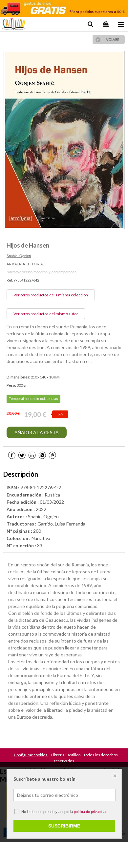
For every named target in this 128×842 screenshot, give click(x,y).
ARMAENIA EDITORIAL (26, 264)
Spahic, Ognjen (19, 256)
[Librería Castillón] (14, 25)
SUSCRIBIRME (64, 825)
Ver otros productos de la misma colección (50, 294)
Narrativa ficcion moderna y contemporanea (41, 272)
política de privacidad (90, 812)
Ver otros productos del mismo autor (45, 313)
